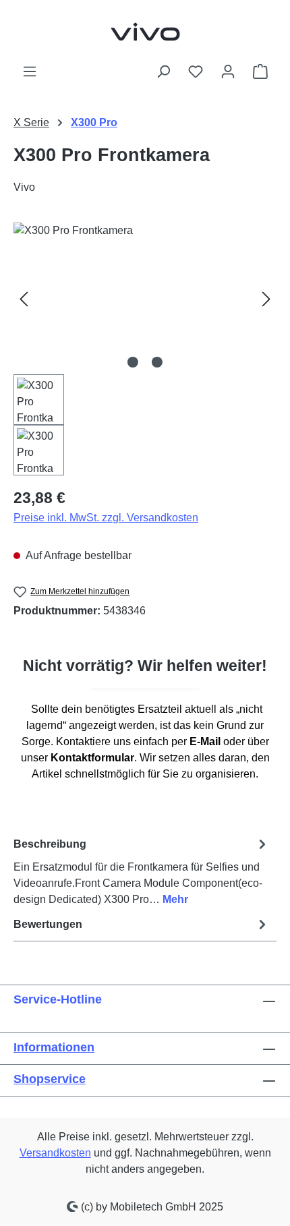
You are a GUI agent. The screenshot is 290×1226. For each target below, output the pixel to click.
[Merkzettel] (195, 71)
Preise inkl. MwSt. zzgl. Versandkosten (105, 517)
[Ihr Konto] (228, 71)
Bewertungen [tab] (47, 924)
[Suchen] (163, 71)
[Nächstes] (266, 298)
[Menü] (29, 71)
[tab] (141, 871)
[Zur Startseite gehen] (145, 31)
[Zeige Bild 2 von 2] (157, 362)
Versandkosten (55, 1153)
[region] (145, 349)
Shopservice (49, 1079)
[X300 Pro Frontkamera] (145, 298)
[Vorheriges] (23, 298)
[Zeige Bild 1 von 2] (132, 362)
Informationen (53, 1047)
